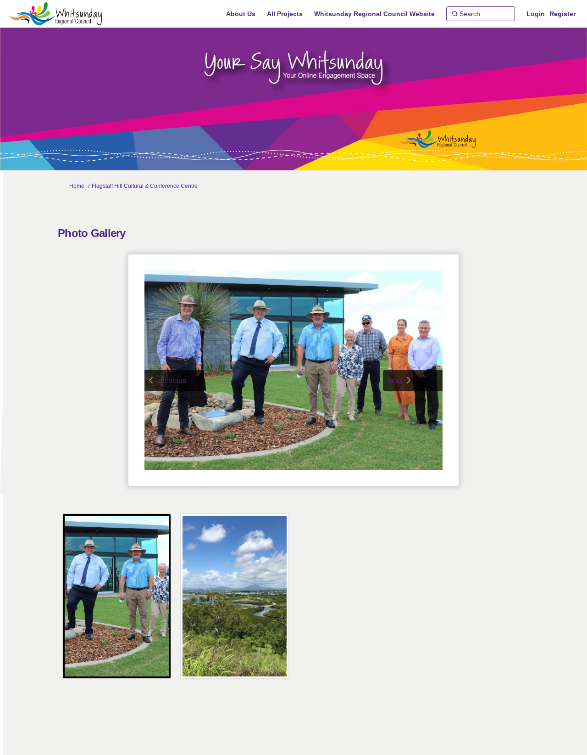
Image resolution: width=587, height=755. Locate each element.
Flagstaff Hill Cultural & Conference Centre (145, 186)
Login (535, 13)
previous (172, 380)
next (394, 380)
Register (562, 13)
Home (76, 186)
